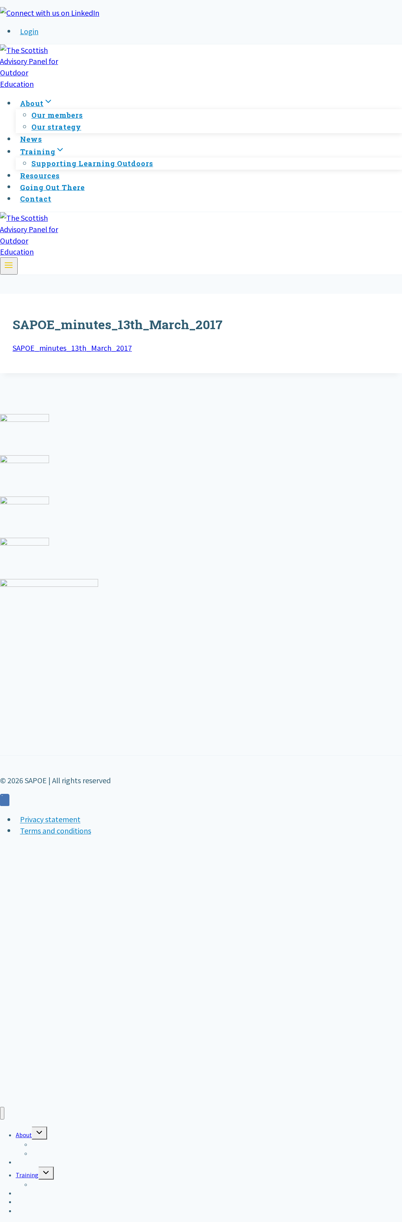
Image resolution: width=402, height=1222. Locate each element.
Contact (35, 198)
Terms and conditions (55, 830)
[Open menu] (9, 266)
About (24, 1135)
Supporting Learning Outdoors (92, 163)
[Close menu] (2, 1113)
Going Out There (52, 187)
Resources (40, 175)
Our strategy (56, 127)
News (31, 139)
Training (27, 1175)
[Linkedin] (4, 801)
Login (29, 31)
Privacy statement (50, 819)
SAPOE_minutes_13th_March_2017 (72, 348)
